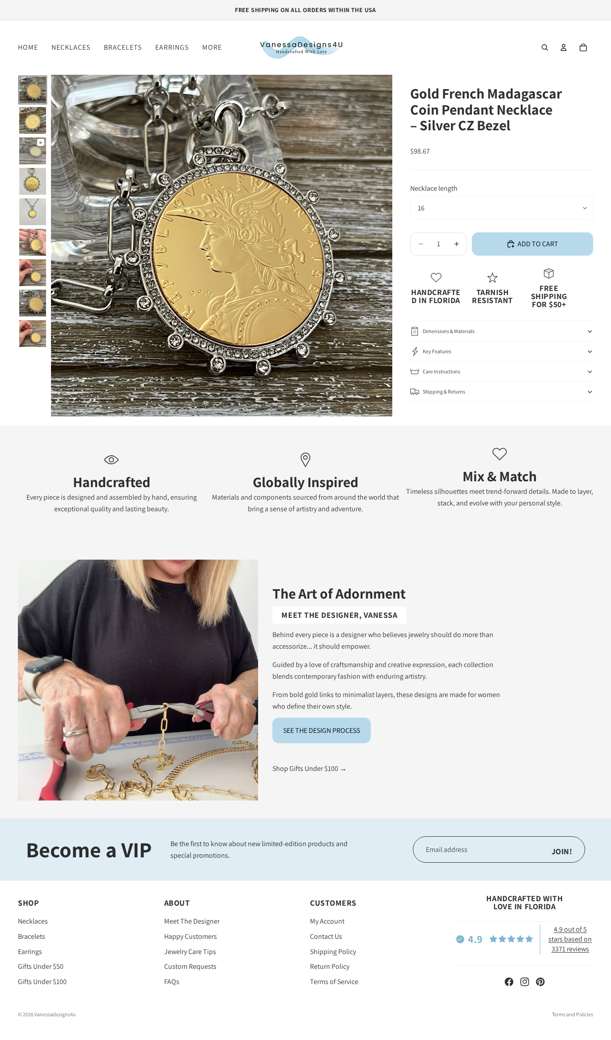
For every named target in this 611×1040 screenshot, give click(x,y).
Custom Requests (190, 967)
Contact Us (326, 936)
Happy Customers (190, 936)
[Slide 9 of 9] (32, 333)
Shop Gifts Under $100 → (309, 768)
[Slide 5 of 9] (32, 211)
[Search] (545, 47)
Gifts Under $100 (42, 981)
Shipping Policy (333, 951)
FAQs (171, 981)
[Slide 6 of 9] (32, 242)
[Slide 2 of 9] (32, 120)
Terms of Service (334, 981)
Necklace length (434, 188)
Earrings (30, 951)
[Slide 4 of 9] (32, 181)
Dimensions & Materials (449, 331)
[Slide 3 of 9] (32, 150)
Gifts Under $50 (41, 967)
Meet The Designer (192, 921)
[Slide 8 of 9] (32, 303)
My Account (327, 921)
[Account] (563, 47)
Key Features (437, 351)
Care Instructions (441, 371)
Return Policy (329, 967)
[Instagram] (524, 981)
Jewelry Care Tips (190, 951)
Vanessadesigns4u (55, 1014)
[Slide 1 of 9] (32, 90)
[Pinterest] (540, 981)
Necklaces (33, 921)
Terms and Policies (572, 1014)
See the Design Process (321, 730)
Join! (562, 851)
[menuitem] (212, 47)
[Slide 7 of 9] (32, 272)
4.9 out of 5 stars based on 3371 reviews (570, 939)
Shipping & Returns (444, 391)
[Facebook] (509, 981)
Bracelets (31, 936)
